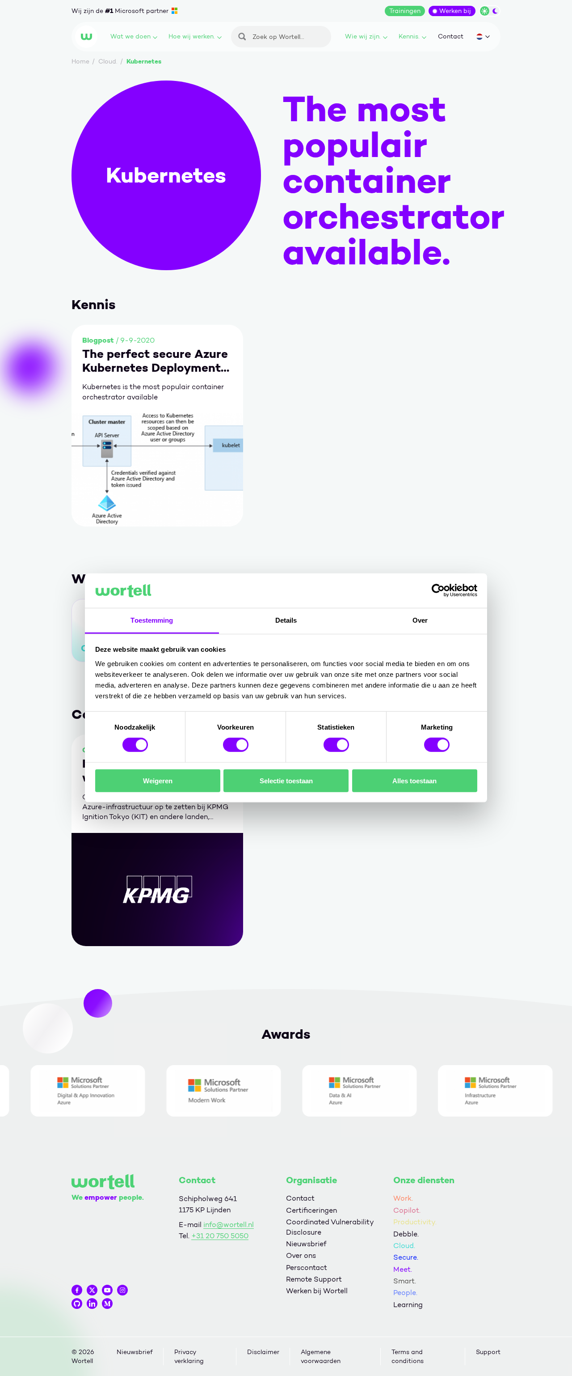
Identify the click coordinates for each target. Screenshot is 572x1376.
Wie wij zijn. (363, 36)
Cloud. (404, 1245)
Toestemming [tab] (151, 620)
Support (488, 1352)
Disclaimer (263, 1352)
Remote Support (314, 1279)
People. (405, 1292)
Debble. (406, 1234)
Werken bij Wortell (317, 1291)
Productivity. (415, 1222)
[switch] (235, 745)
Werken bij (455, 11)
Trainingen (405, 11)
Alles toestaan (414, 780)
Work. (403, 1198)
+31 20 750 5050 (219, 1236)
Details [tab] (286, 620)
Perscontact (306, 1267)
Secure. (405, 1257)
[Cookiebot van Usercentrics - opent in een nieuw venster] (438, 590)
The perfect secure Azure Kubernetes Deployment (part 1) (155, 361)
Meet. (402, 1269)
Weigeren (157, 780)
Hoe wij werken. (191, 36)
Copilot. (407, 1210)
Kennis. (409, 36)
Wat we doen (130, 36)
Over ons (301, 1255)
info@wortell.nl (228, 1224)
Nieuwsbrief (306, 1244)
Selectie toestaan (286, 780)
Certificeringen (311, 1210)
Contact (450, 36)
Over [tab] (420, 620)
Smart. (404, 1281)
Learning (408, 1304)
